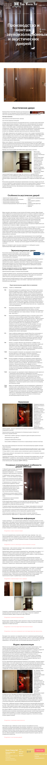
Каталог (19, 13)
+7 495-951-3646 (8, 5)
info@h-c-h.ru (42, 5)
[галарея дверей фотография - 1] (25, 85)
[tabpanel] (25, 85)
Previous (4, 85)
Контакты (39, 13)
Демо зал (33, 13)
